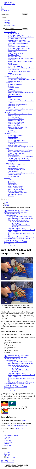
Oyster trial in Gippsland (15, 91)
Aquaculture (8, 82)
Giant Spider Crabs (13, 155)
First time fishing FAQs (15, 124)
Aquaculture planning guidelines (17, 104)
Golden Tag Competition (15, 53)
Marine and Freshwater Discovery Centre (20, 114)
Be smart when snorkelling (16, 122)
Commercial (8, 76)
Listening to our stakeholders (16, 165)
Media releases (12, 184)
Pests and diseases (13, 176)
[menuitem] (19, 210)
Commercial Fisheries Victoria (17, 78)
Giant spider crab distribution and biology (20, 216)
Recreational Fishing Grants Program (19, 48)
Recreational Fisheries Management (18, 43)
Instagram (7, 22)
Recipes (10, 130)
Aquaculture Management (15, 84)
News (10, 179)
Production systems (13, 87)
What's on (11, 181)
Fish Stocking (12, 51)
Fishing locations (13, 64)
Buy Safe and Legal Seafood (16, 140)
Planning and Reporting (15, 188)
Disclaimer (7, 440)
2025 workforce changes (15, 186)
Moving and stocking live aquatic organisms (21, 173)
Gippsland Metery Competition (17, 40)
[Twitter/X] (9, 25)
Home (6, 202)
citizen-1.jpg (11, 245)
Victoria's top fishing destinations (17, 50)
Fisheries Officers (13, 137)
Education (7, 112)
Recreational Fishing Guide (16, 35)
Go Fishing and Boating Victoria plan (19, 41)
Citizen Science (12, 161)
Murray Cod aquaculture (15, 96)
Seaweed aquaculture (14, 99)
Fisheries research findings (16, 153)
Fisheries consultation (14, 174)
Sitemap (6, 443)
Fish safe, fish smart (14, 115)
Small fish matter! (13, 171)
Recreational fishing (10, 32)
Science (6, 148)
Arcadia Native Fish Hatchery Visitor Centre (21, 37)
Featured (7, 205)
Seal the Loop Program (15, 120)
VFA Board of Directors (15, 194)
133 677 (8, 425)
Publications (11, 107)
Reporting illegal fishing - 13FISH (18, 135)
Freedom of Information (15, 191)
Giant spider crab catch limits (16, 228)
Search (3, 14)
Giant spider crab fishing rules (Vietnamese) (21, 237)
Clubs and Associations (15, 74)
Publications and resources (16, 189)
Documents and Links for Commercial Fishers (21, 79)
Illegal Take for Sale (14, 138)
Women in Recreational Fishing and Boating (21, 68)
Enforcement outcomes (15, 145)
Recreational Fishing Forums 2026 (18, 46)
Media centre (12, 183)
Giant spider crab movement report (18, 220)
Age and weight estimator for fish (18, 158)
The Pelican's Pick (13, 55)
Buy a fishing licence (14, 33)
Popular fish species (14, 125)
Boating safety (12, 132)
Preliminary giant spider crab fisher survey (20, 218)
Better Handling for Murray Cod (17, 127)
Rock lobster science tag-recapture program (20, 156)
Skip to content (8, 2)
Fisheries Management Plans (16, 169)
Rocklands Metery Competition (17, 38)
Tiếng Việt (7, 10)
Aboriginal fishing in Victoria (13, 110)
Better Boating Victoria (15, 66)
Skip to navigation (9, 4)
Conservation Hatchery (15, 128)
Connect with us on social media (17, 192)
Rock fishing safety (13, 69)
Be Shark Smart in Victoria (16, 119)
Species (10, 89)
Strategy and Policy (13, 166)
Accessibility (8, 442)
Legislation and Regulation (16, 168)
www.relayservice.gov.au (20, 425)
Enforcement (8, 133)
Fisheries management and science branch (20, 150)
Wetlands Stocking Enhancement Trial (19, 160)
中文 (2, 10)
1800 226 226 (19, 428)
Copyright (7, 437)
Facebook (7, 20)
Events (10, 45)
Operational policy (9, 163)
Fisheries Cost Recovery (15, 81)
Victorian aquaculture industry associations (20, 109)
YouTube (7, 24)
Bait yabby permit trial (14, 56)
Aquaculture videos (13, 105)
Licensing (11, 86)
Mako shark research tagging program (19, 151)
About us (7, 178)
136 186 (24, 420)
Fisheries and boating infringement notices (20, 146)
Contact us (11, 196)
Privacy (6, 438)
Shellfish (10, 97)
